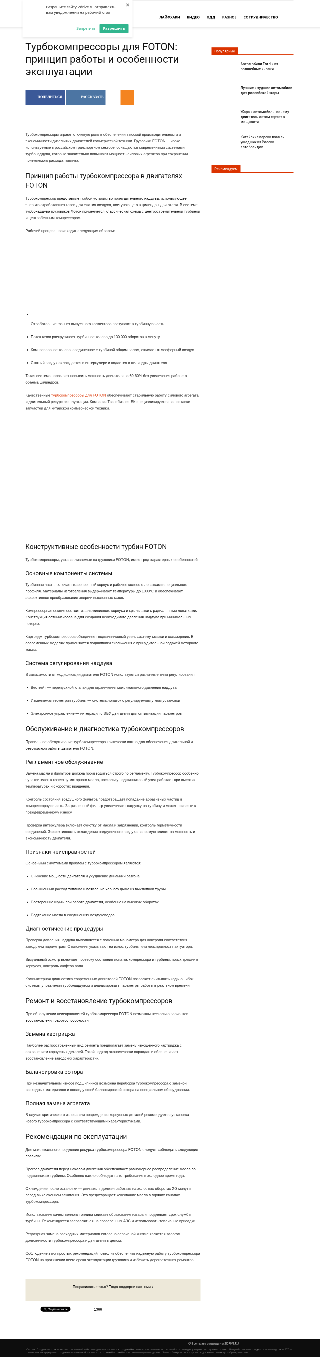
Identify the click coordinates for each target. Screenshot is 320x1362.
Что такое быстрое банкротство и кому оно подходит (130, 1352)
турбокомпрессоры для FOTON (78, 395)
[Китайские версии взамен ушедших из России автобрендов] (224, 141)
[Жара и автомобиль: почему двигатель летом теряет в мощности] (224, 116)
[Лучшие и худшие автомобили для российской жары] (224, 92)
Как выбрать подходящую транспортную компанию (196, 1349)
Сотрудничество (261, 17)
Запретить (86, 28)
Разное (229, 17)
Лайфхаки (169, 17)
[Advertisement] (116, 278)
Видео (193, 17)
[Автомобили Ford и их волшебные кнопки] (224, 68)
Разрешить (114, 28)
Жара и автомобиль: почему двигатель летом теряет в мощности (264, 117)
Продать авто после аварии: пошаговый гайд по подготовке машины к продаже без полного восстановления (100, 1349)
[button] (288, 17)
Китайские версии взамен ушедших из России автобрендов (262, 142)
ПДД (211, 17)
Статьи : (31, 1349)
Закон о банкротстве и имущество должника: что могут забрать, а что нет (205, 1352)
